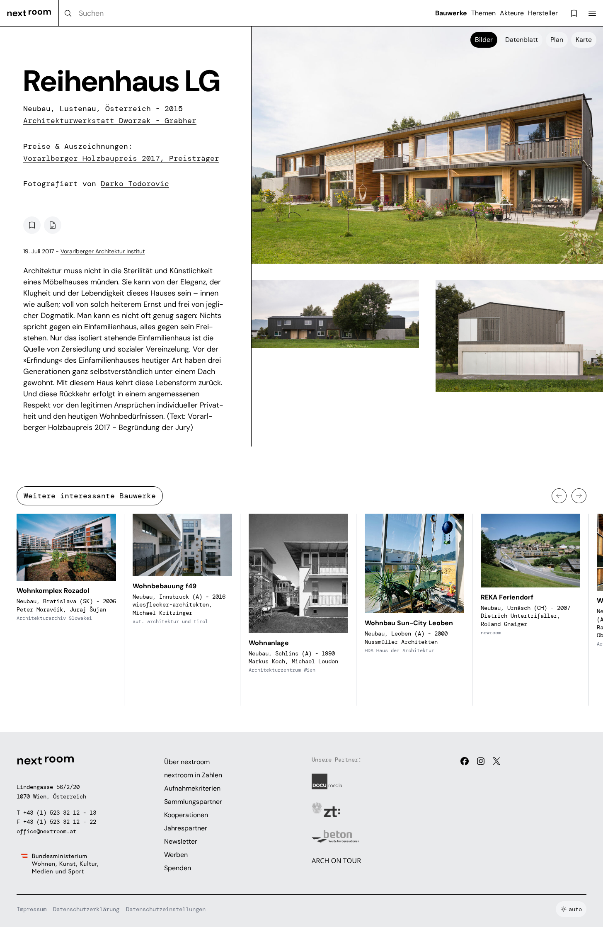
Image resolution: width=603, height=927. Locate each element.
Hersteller (543, 13)
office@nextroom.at (46, 831)
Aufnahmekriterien (192, 788)
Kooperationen (186, 815)
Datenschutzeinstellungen (166, 909)
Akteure (512, 13)
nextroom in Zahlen (193, 775)
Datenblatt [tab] (521, 39)
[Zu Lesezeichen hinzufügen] (32, 225)
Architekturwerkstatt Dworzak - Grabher (109, 121)
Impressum (31, 909)
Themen (483, 13)
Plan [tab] (556, 39)
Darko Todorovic (135, 184)
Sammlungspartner (193, 801)
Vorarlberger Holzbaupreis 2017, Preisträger (121, 158)
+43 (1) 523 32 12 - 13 (59, 812)
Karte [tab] (584, 39)
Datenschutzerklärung (86, 909)
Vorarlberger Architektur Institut (103, 251)
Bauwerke (451, 13)
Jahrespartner (185, 828)
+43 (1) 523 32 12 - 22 (59, 821)
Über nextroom (187, 761)
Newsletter (180, 841)
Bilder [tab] (484, 39)
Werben (176, 854)
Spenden (177, 868)
